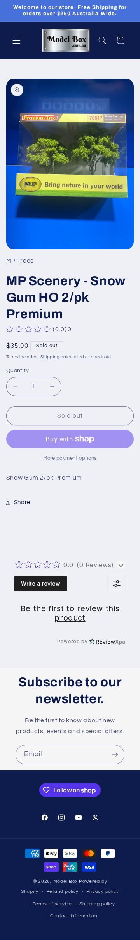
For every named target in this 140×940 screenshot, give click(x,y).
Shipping (50, 357)
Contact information (74, 916)
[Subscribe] (115, 754)
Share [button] (22, 502)
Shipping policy (97, 904)
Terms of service (52, 904)
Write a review (40, 583)
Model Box (65, 881)
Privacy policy (102, 891)
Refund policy (62, 891)
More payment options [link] (70, 458)
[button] (16, 40)
